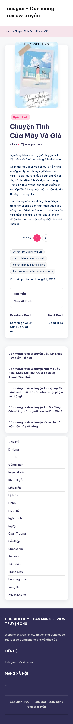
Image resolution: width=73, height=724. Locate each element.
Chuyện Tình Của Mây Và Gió (27, 252)
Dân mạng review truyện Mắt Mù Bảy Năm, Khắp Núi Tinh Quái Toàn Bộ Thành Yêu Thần (34, 373)
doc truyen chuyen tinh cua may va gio (32, 271)
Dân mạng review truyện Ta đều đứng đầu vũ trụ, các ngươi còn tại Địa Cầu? (35, 409)
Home (8, 31)
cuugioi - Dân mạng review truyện (30, 11)
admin (20, 293)
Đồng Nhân (15, 464)
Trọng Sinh (15, 572)
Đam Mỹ (13, 442)
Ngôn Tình (20, 117)
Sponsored (15, 549)
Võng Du (13, 587)
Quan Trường (17, 533)
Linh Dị (12, 503)
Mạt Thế (13, 510)
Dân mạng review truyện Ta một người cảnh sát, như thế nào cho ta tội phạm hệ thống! (35, 392)
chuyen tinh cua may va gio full (28, 258)
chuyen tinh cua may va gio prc (28, 264)
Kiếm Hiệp (14, 488)
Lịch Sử (13, 495)
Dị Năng (13, 449)
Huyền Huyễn (16, 472)
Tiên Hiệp (14, 564)
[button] (23, 301)
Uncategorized (18, 579)
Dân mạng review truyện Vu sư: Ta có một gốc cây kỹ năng (34, 424)
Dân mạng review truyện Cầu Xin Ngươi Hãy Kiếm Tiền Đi (35, 356)
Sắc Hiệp (14, 541)
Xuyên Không (17, 594)
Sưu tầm (13, 556)
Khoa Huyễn (16, 480)
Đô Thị (12, 457)
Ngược (12, 526)
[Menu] (10, 25)
